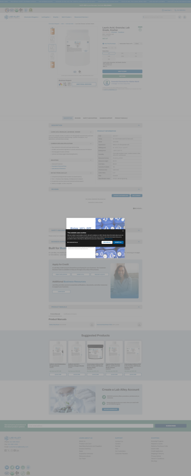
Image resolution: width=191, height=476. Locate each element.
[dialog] (95, 238)
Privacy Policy (109, 238)
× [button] (122, 231)
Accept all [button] (118, 242)
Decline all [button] (107, 242)
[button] (72, 242)
